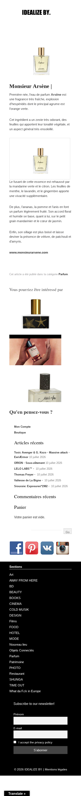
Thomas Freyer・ (25, 474)
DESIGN (15, 615)
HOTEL (14, 633)
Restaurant (16, 673)
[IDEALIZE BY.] (40, 20)
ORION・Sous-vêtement (29, 462)
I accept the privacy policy (35, 742)
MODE (14, 638)
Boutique (20, 432)
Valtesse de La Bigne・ (29, 480)
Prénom (19, 714)
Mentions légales (56, 769)
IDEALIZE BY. (33, 769)
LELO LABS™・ (24, 468)
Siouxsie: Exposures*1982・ (32, 486)
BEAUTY (15, 592)
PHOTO (15, 668)
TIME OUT (16, 685)
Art (11, 574)
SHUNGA (16, 679)
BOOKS (15, 598)
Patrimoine (16, 662)
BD (11, 586)
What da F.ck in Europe (25, 691)
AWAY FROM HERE (23, 580)
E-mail (18, 728)
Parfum (63, 274)
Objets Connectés (21, 650)
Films (13, 621)
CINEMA (15, 603)
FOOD (13, 627)
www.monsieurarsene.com (28, 252)
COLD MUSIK (19, 609)
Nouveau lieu (18, 644)
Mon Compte (22, 426)
